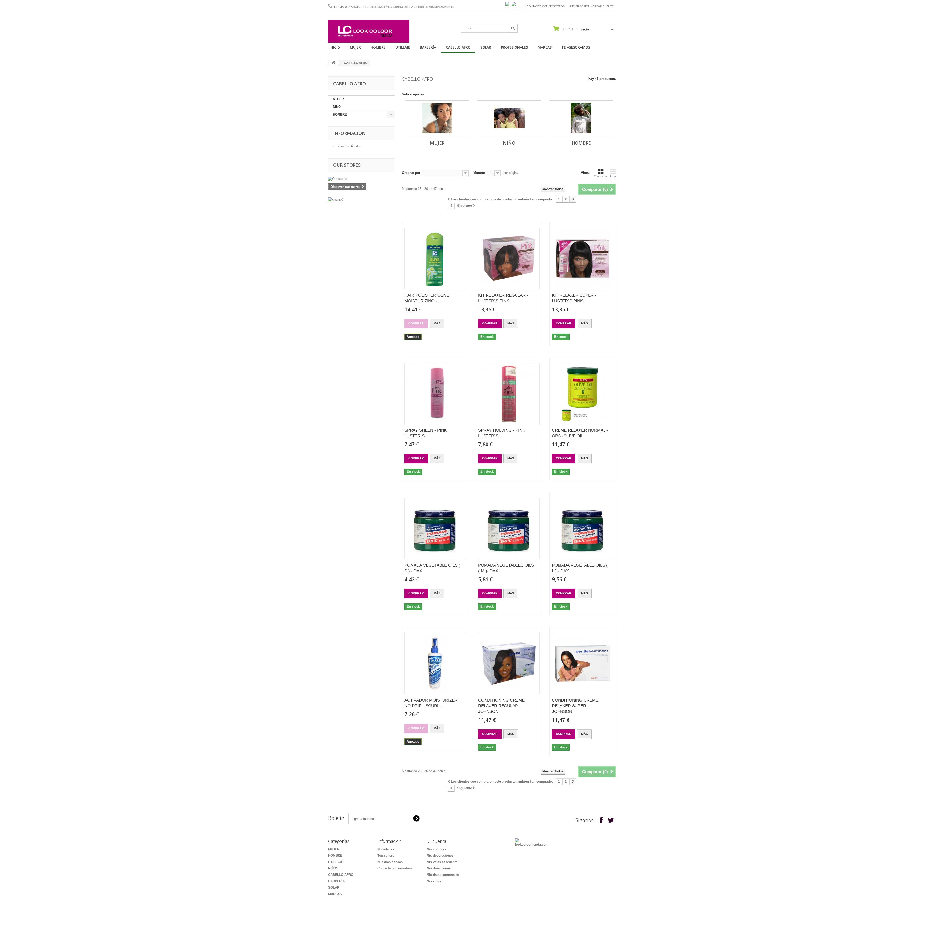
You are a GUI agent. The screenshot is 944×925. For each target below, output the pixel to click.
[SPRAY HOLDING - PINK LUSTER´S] (509, 393)
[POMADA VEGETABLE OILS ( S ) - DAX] (435, 528)
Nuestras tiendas (348, 146)
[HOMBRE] (581, 118)
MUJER (355, 47)
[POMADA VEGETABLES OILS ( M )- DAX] (509, 528)
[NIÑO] (509, 118)
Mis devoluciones (440, 855)
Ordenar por (411, 173)
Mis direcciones (439, 868)
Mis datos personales (443, 875)
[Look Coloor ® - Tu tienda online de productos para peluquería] (368, 31)
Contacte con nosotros (546, 6)
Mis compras (436, 849)
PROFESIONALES (514, 47)
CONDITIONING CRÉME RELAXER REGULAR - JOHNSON (501, 706)
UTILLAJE (402, 47)
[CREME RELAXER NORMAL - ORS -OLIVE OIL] (582, 393)
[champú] (361, 199)
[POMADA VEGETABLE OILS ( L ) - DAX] (582, 528)
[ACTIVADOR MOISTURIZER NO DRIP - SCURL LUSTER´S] (435, 663)
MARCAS (545, 47)
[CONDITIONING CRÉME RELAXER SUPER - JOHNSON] (582, 663)
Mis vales (434, 881)
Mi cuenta (436, 841)
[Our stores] (361, 179)
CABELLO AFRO (458, 47)
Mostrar (479, 173)
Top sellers (385, 855)
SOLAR (485, 47)
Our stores (347, 165)
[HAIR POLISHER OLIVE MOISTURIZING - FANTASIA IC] (435, 258)
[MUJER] (437, 118)
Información (349, 133)
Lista (613, 176)
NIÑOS (333, 868)
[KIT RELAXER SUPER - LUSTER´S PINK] (582, 258)
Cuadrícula (600, 176)
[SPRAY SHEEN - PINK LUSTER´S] (435, 393)
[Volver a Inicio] (333, 63)
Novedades (385, 849)
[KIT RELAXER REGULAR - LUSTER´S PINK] (509, 258)
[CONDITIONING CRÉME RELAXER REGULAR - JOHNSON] (509, 663)
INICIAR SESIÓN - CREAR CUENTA (591, 6)
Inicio (334, 47)
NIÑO (337, 107)
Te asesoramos (575, 47)
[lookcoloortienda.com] (531, 842)
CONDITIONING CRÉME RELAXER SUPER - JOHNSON (575, 706)
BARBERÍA (428, 47)
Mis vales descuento (442, 862)
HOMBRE (378, 47)
